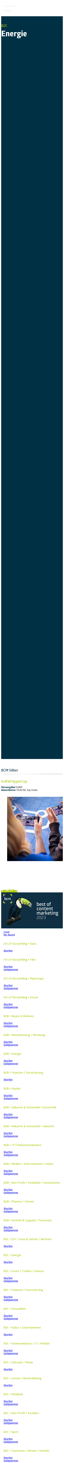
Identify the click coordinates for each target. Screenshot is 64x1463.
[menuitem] (3, 891)
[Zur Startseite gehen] (32, 927)
